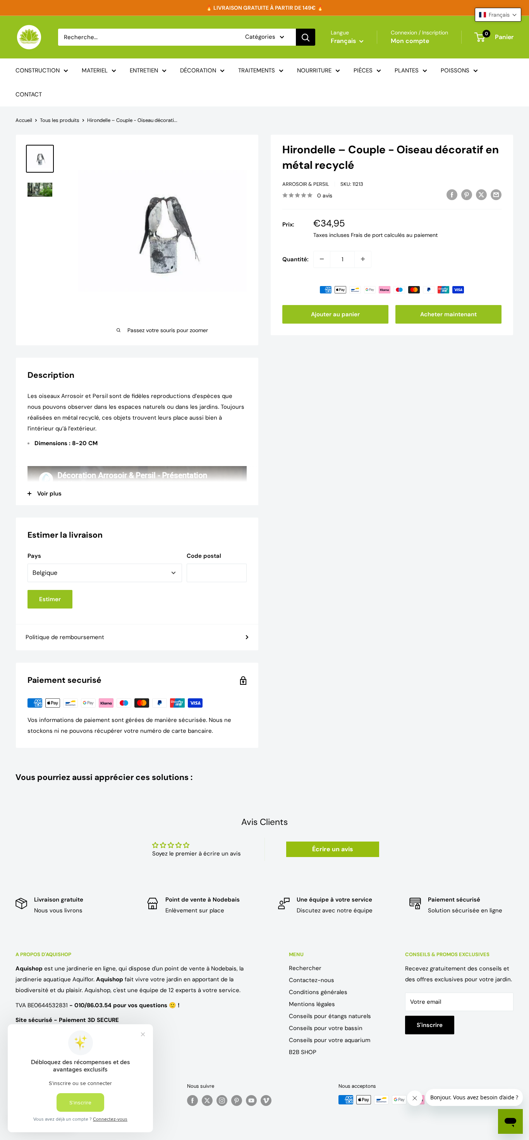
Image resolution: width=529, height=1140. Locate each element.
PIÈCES (363, 70)
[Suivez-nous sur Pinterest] (236, 1100)
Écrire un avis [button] (332, 849)
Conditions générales (318, 992)
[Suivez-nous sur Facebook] (192, 1100)
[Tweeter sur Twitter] (481, 194)
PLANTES (407, 70)
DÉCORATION (198, 70)
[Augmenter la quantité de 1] (363, 259)
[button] (498, 14)
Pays (34, 556)
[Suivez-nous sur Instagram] (221, 1100)
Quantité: (295, 259)
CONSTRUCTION (37, 70)
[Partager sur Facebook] (452, 194)
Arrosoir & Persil (305, 184)
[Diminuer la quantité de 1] (322, 259)
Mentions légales (312, 1004)
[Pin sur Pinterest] (466, 194)
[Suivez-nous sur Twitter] (207, 1100)
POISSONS (455, 70)
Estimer (50, 599)
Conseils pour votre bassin (325, 1028)
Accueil (23, 120)
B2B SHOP (302, 1052)
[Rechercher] (305, 37)
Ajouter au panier (335, 314)
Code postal (204, 556)
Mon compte (410, 41)
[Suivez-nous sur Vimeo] (266, 1100)
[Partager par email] (496, 194)
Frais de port (367, 234)
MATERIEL (95, 70)
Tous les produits (59, 120)
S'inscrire (430, 1025)
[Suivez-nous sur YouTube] (251, 1100)
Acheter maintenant (448, 314)
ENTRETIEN (144, 70)
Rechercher (305, 968)
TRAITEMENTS (256, 70)
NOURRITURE (314, 70)
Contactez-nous (311, 980)
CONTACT (28, 94)
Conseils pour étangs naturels (330, 1016)
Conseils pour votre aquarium (329, 1040)
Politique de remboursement (65, 637)
